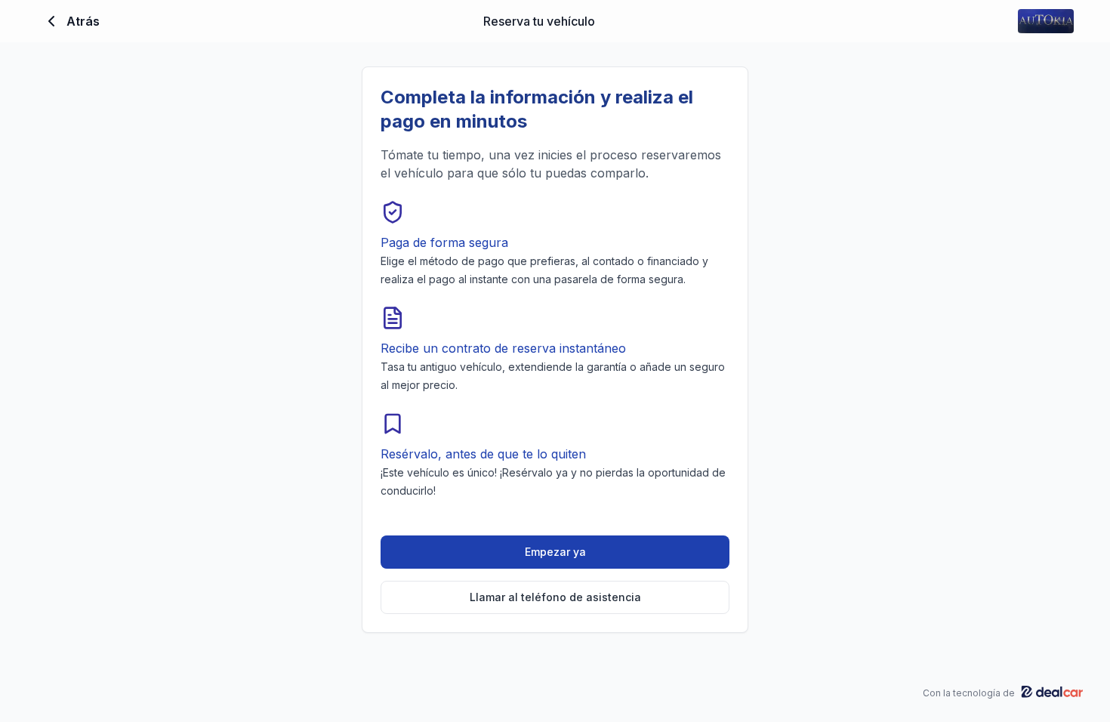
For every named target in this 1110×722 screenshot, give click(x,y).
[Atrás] (51, 21)
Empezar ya (555, 551)
